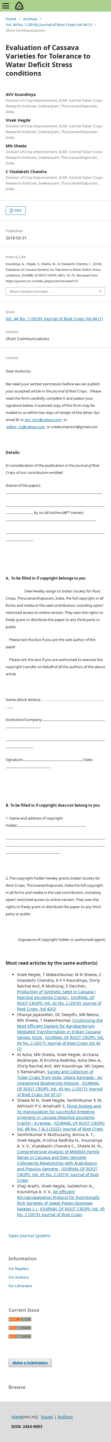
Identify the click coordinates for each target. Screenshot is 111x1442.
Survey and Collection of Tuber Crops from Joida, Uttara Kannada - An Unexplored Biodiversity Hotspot (59, 1077)
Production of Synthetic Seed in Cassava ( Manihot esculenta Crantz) (56, 994)
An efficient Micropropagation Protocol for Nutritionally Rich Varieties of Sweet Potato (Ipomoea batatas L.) (58, 1200)
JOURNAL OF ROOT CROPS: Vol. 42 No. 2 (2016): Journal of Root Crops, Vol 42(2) (59, 1003)
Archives (30, 18)
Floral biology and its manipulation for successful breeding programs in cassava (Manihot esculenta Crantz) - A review (59, 1114)
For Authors (19, 1277)
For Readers (19, 1268)
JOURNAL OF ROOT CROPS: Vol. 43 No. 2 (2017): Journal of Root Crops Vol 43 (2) (60, 1043)
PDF (18, 210)
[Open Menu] (5, 5)
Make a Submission (30, 1362)
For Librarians (20, 1285)
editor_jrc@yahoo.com (26, 426)
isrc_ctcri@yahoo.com (43, 419)
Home (11, 18)
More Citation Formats (29, 291)
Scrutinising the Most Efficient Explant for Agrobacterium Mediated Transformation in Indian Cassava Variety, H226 (60, 1029)
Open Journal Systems (30, 1235)
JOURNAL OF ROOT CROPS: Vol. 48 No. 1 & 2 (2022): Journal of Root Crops (61, 1125)
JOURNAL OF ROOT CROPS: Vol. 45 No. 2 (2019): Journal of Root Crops (58, 1174)
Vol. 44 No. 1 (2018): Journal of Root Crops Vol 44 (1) (49, 24)
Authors (65, 1416)
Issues (47, 1416)
